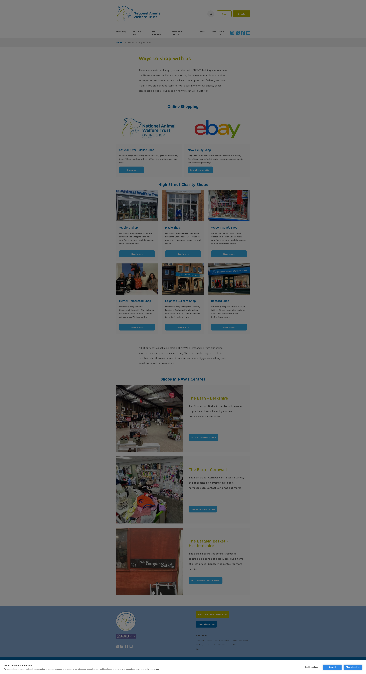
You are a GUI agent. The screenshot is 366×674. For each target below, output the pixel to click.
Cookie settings (311, 667)
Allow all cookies (353, 667)
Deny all (332, 667)
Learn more (154, 669)
